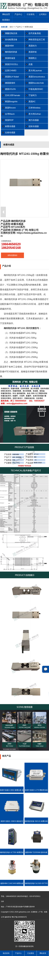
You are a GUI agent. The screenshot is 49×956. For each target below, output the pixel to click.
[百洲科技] (24, 9)
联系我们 (6, 20)
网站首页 (6, 14)
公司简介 (43, 14)
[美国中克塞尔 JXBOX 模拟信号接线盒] (12, 817)
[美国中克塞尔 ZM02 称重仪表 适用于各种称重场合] (12, 786)
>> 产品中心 (17, 27)
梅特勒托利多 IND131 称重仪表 (36, 821)
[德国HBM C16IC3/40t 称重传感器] (12, 879)
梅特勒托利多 (11, 52)
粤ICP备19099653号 (19, 917)
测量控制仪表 (11, 33)
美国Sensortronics (37, 77)
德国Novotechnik (36, 83)
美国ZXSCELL (11, 64)
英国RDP (9, 120)
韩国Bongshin (11, 101)
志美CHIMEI (10, 70)
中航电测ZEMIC (36, 89)
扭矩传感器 (34, 126)
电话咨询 (6, 953)
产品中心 (18, 14)
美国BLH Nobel (12, 77)
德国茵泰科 (10, 83)
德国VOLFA (10, 89)
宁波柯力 (33, 95)
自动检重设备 (11, 39)
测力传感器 (34, 120)
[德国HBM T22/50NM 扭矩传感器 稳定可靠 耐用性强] (36, 848)
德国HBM (9, 46)
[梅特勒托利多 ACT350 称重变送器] (12, 848)
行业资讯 (30, 14)
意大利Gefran (35, 114)
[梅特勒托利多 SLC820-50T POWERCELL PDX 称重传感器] (36, 879)
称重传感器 (10, 126)
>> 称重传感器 (27, 27)
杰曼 (31, 64)
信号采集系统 (35, 33)
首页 (11, 27)
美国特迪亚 (10, 58)
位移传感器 (10, 132)
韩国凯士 (33, 58)
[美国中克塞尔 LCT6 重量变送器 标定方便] (36, 786)
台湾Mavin (10, 114)
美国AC (32, 101)
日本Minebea (34, 108)
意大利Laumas (35, 70)
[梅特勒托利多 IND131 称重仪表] (36, 817)
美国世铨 (33, 52)
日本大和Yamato (12, 95)
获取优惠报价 (12, 255)
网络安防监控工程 (37, 39)
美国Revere (10, 108)
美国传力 (33, 46)
